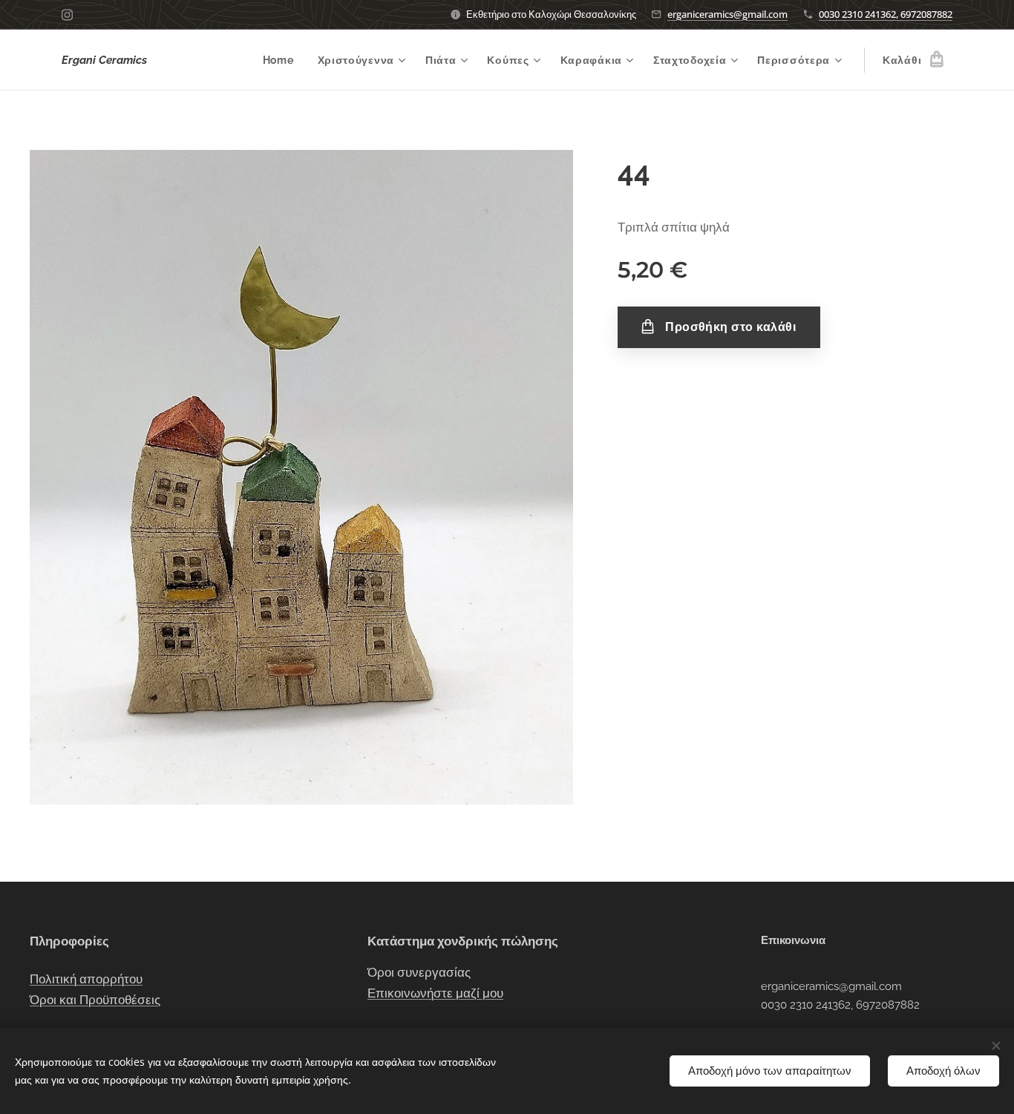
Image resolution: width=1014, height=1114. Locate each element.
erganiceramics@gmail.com (727, 14)
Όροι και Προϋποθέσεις (95, 999)
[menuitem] (282, 60)
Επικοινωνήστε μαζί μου (435, 993)
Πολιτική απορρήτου (86, 979)
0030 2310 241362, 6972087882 (885, 14)
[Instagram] (67, 14)
